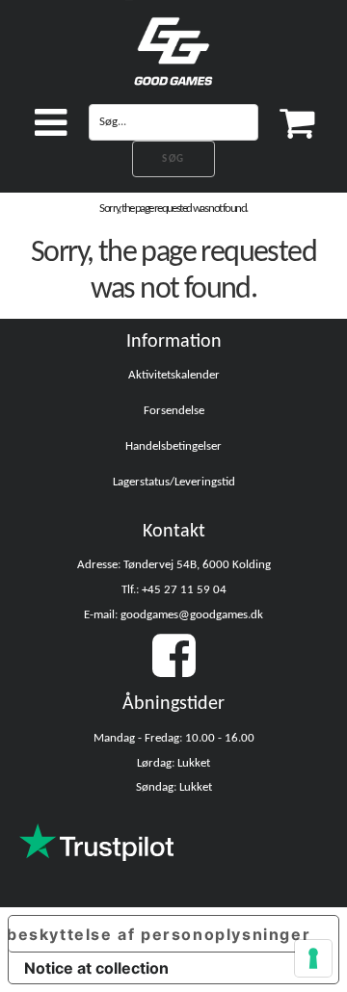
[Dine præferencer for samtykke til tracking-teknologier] (313, 958)
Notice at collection (96, 968)
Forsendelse (174, 411)
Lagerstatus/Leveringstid (174, 482)
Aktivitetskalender (174, 375)
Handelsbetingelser (173, 446)
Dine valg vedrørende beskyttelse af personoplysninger (159, 934)
